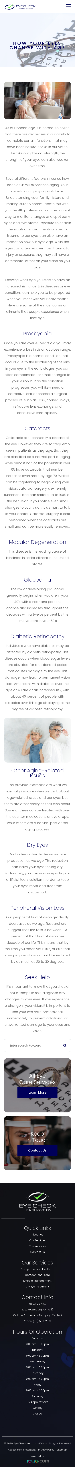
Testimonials (37, 1246)
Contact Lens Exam (37, 1275)
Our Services (37, 1240)
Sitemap (62, 1449)
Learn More (37, 1092)
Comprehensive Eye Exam (37, 1269)
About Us (37, 1234)
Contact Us (37, 1150)
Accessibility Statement (21, 1449)
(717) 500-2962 (42, 1321)
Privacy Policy (46, 1449)
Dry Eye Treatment (37, 1286)
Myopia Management (37, 1281)
